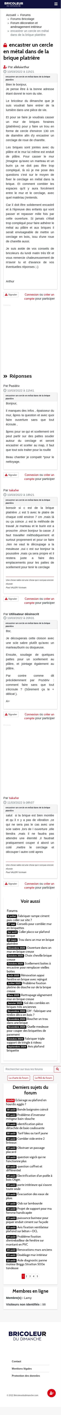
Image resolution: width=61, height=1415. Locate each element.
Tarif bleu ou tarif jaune (32, 1133)
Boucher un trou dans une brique (27, 1021)
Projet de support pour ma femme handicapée (29, 1210)
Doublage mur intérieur (32, 1255)
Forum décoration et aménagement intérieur (26, 25)
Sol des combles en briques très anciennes (28, 1005)
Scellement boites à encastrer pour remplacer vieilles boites (29, 967)
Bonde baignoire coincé (32, 1109)
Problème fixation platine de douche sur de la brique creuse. (29, 987)
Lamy (28, 1298)
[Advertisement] (30, 338)
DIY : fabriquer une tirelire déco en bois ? (29, 1013)
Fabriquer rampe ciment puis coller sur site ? (28, 918)
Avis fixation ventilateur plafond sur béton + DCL (27, 1229)
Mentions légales (22, 1368)
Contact (16, 1361)
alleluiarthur (21, 67)
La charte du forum (18, 1077)
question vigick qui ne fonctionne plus (26, 1159)
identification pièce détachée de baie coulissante (25, 1126)
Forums (25, 15)
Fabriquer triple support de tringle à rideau (26, 1040)
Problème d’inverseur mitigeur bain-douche (25, 1117)
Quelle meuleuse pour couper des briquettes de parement (27, 1030)
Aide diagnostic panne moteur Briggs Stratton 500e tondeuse (26, 1264)
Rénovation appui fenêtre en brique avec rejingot (27, 977)
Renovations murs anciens (34, 1250)
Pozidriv (14, 386)
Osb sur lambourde (29, 1203)
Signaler (12, 294)
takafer (14, 490)
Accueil (11, 15)
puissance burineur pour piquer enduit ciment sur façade (27, 1220)
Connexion (32, 294)
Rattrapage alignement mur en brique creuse (29, 997)
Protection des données (26, 1375)
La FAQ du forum (43, 1077)
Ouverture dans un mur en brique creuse (29, 949)
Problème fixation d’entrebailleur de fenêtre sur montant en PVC (25, 1240)
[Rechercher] (57, 1069)
